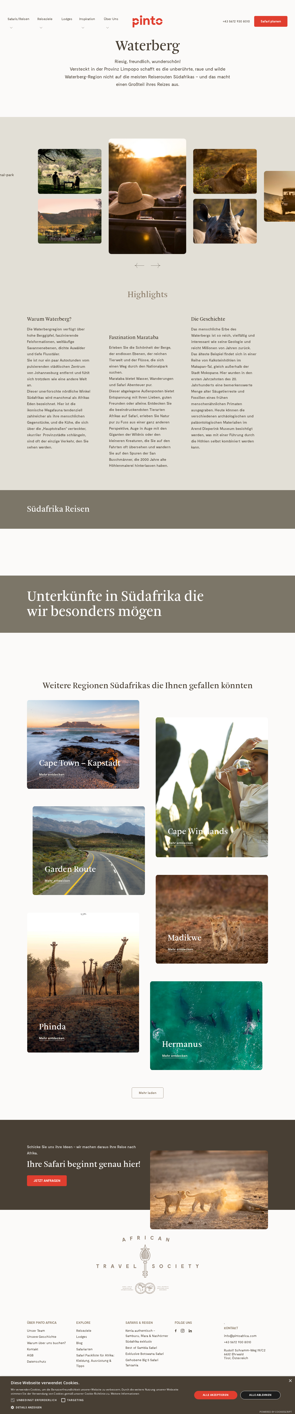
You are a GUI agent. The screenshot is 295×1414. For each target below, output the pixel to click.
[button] (139, 265)
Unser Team (36, 1330)
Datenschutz (36, 1361)
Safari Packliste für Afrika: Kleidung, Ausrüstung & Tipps (95, 1360)
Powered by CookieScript (276, 1411)
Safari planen (271, 21)
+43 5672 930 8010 (236, 21)
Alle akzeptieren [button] (215, 1395)
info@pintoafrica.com (240, 1336)
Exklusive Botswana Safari (144, 1354)
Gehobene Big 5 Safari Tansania (141, 1362)
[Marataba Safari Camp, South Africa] (147, 196)
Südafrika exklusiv (138, 1341)
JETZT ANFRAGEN (46, 1180)
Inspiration (87, 19)
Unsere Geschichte (41, 1336)
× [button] (290, 1380)
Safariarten (84, 1349)
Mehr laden (147, 1093)
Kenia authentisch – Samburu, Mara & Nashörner (146, 1333)
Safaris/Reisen (18, 19)
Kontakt (32, 1349)
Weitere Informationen (125, 1393)
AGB (30, 1355)
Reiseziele (44, 19)
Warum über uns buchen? (46, 1343)
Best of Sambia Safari (141, 1347)
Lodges (67, 19)
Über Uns (111, 19)
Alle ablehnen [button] (260, 1395)
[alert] (147, 1395)
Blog (79, 1343)
